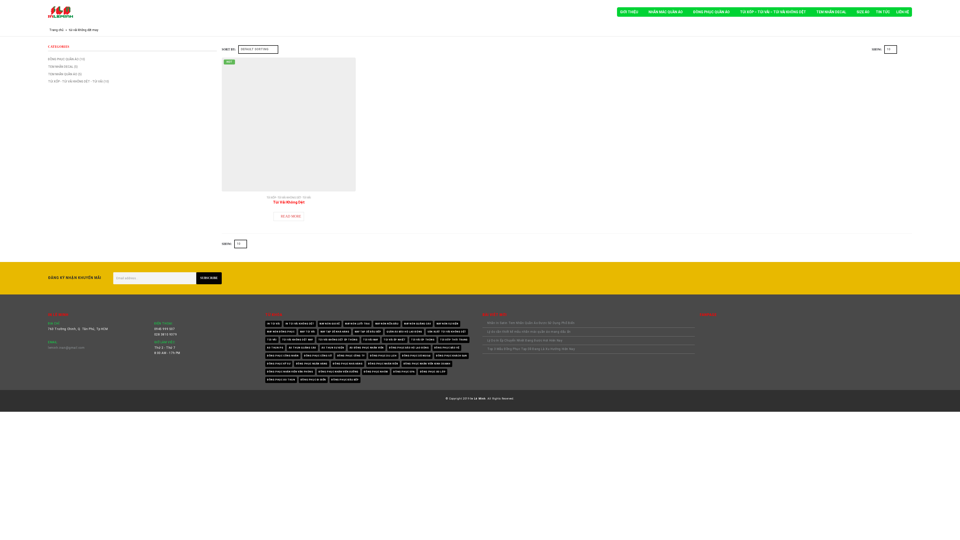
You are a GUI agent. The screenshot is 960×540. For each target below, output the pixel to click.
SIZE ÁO (863, 12)
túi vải (271, 339)
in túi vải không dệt (300, 323)
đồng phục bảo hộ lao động (409, 347)
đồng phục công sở (318, 355)
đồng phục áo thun (281, 379)
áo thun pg (275, 347)
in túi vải (273, 323)
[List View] (910, 49)
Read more (291, 216)
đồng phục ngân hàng (312, 363)
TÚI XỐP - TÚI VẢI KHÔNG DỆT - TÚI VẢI (289, 197)
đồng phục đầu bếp (344, 379)
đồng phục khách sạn (451, 355)
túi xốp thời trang (454, 339)
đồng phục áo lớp (433, 371)
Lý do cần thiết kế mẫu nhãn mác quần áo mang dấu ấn (529, 332)
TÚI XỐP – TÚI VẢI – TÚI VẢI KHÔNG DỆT (773, 12)
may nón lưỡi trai (357, 323)
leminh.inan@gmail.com (66, 348)
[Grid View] (904, 49)
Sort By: (229, 49)
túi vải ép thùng (423, 339)
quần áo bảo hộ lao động (404, 331)
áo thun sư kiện (333, 347)
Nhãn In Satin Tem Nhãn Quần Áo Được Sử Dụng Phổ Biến (531, 323)
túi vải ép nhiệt (395, 339)
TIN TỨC (883, 12)
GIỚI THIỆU (629, 12)
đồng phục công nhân (282, 355)
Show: (877, 49)
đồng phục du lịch (383, 355)
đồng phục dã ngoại (416, 355)
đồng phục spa (403, 371)
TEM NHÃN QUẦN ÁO (62, 74)
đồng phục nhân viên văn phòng (290, 371)
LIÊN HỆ (902, 12)
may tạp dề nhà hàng (334, 331)
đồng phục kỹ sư (278, 363)
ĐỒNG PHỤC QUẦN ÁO (711, 12)
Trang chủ (56, 30)
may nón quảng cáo (417, 323)
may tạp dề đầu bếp (368, 331)
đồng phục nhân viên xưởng (338, 371)
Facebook (883, 278)
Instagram (907, 278)
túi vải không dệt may (297, 339)
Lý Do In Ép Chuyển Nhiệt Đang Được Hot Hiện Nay (524, 340)
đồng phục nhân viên (383, 363)
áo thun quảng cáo (302, 347)
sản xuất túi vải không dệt (447, 331)
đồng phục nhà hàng (347, 363)
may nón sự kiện (447, 323)
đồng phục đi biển (313, 379)
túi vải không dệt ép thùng (338, 339)
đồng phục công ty (351, 355)
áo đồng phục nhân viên (367, 347)
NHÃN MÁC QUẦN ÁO (665, 12)
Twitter (895, 278)
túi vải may (370, 339)
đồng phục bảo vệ (447, 347)
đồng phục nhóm (376, 371)
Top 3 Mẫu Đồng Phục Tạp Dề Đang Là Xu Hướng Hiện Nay (531, 349)
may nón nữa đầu (387, 323)
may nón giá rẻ (330, 323)
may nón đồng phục (280, 331)
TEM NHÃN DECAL (831, 12)
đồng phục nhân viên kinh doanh (427, 363)
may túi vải (307, 331)
